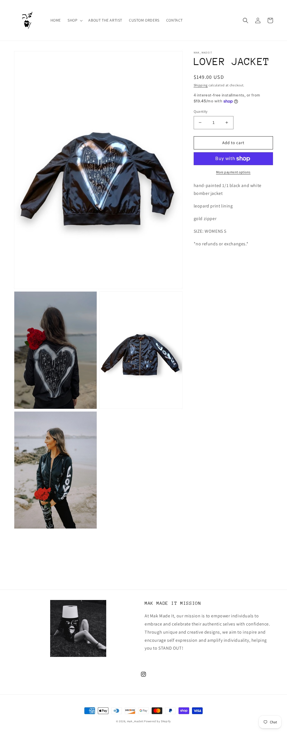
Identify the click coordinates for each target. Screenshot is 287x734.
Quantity (201, 111)
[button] (74, 20)
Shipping (201, 85)
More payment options (233, 172)
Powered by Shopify (157, 721)
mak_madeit (135, 721)
